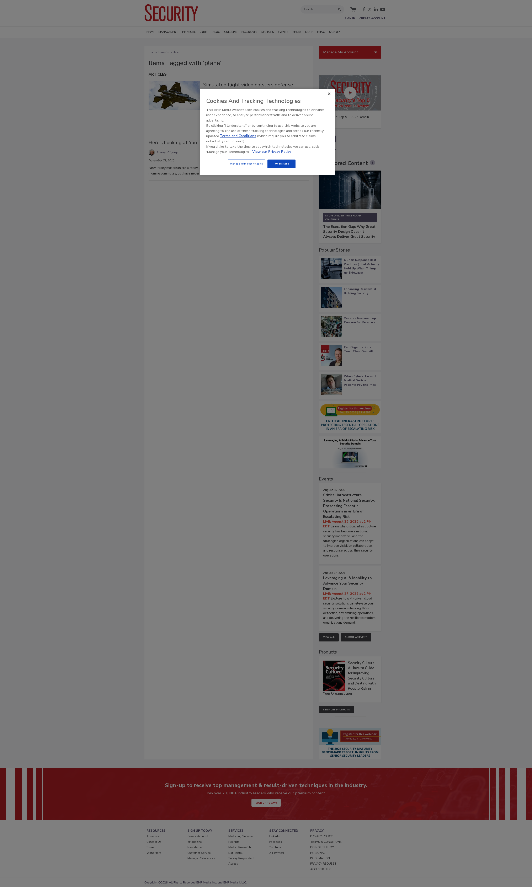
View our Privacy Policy (271, 151)
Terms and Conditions (238, 136)
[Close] (329, 93)
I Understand (281, 163)
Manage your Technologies (246, 163)
